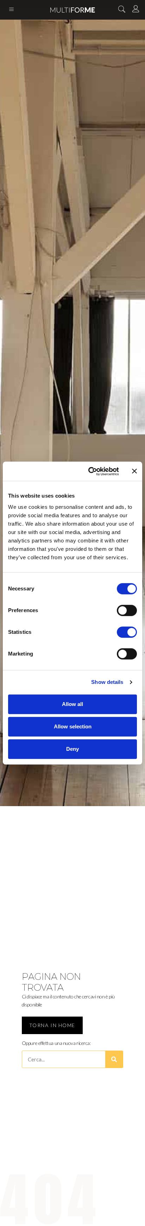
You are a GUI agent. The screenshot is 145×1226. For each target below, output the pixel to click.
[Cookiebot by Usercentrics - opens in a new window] (90, 471)
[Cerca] (114, 1059)
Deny (72, 749)
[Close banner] (134, 471)
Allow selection (73, 726)
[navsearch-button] (121, 10)
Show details (107, 682)
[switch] (127, 610)
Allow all (72, 704)
